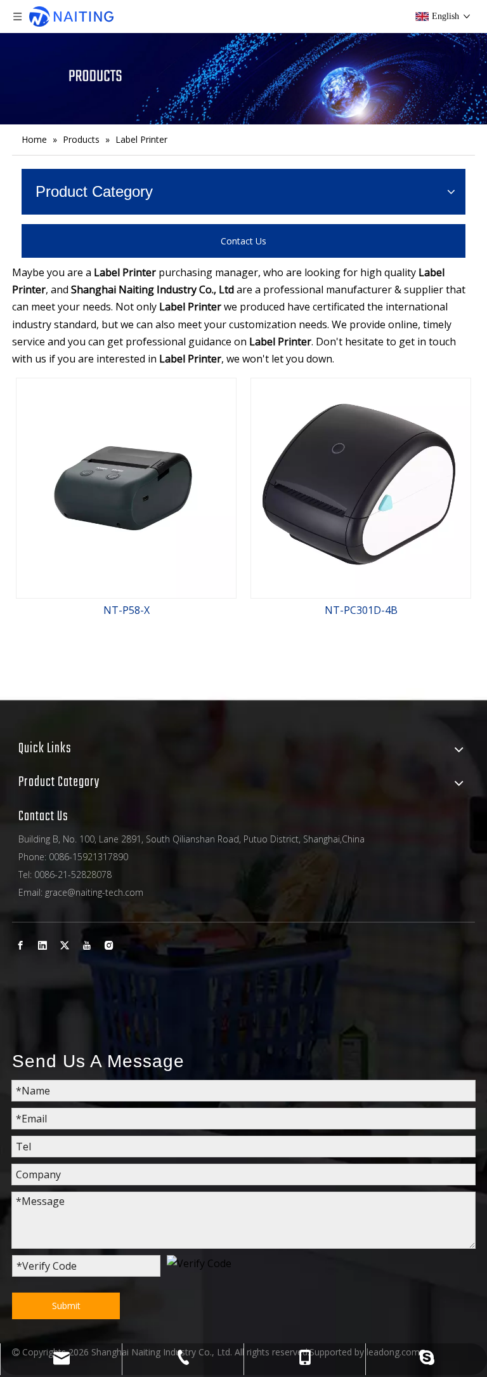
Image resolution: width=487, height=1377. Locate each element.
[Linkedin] (42, 945)
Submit (66, 1306)
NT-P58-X (126, 610)
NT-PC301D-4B (361, 610)
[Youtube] (87, 945)
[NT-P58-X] (126, 488)
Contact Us (243, 241)
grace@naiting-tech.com (94, 892)
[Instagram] (109, 945)
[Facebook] (20, 945)
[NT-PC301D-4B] (361, 488)
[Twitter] (64, 945)
